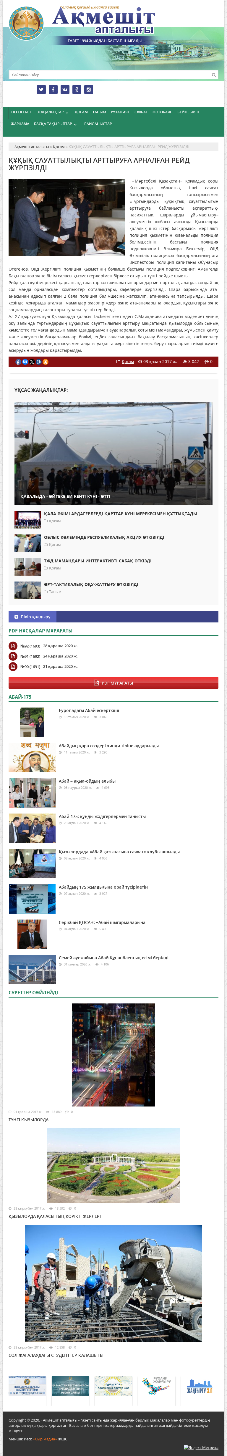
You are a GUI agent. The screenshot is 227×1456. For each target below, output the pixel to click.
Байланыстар (98, 123)
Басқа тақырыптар (53, 123)
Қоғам (81, 112)
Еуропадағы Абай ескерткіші (89, 710)
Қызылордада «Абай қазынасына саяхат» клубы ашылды (119, 851)
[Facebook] (53, 89)
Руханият (120, 112)
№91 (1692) (30, 656)
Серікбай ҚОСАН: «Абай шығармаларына (102, 922)
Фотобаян (163, 112)
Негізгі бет (21, 112)
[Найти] (213, 74)
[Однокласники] (76, 89)
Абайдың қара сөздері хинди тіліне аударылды (109, 745)
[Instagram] (88, 89)
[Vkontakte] (65, 89)
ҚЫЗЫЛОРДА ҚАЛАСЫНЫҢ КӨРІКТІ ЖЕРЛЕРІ (55, 1216)
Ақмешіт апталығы (93, 25)
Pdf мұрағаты (117, 683)
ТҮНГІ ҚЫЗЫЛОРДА (28, 1119)
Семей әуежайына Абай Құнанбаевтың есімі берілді (113, 957)
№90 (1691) (30, 666)
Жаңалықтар (51, 112)
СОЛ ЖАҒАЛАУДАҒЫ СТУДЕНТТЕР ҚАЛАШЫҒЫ (56, 1355)
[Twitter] (41, 89)
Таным (99, 112)
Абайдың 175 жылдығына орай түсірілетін (103, 887)
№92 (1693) (30, 646)
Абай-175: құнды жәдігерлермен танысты (102, 816)
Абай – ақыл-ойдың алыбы (87, 781)
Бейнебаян (188, 112)
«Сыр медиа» (45, 1439)
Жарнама (20, 123)
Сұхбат (141, 112)
